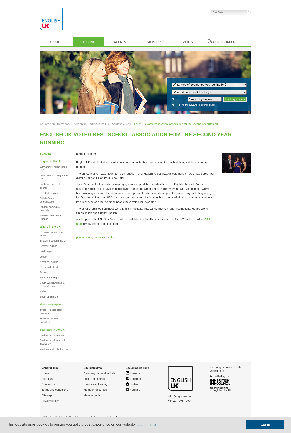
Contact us (48, 384)
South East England (50, 277)
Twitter (133, 384)
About (54, 42)
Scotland (44, 272)
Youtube (134, 389)
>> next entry (106, 237)
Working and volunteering (54, 349)
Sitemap (47, 395)
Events (187, 42)
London (44, 256)
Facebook (135, 378)
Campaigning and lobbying (100, 373)
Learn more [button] (146, 425)
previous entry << (87, 237)
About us (47, 378)
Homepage (64, 124)
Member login (92, 395)
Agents (120, 42)
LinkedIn (135, 373)
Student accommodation (53, 335)
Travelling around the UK (53, 240)
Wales (43, 291)
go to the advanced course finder (197, 104)
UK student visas (49, 193)
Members (155, 42)
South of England (49, 296)
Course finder (223, 42)
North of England (49, 261)
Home (45, 373)
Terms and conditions (55, 389)
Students (88, 42)
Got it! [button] (265, 425)
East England (47, 251)
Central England (48, 246)
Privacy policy (50, 401)
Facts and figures (94, 378)
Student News (120, 124)
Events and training (96, 384)
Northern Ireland (49, 267)
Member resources (95, 389)
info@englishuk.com (180, 396)
